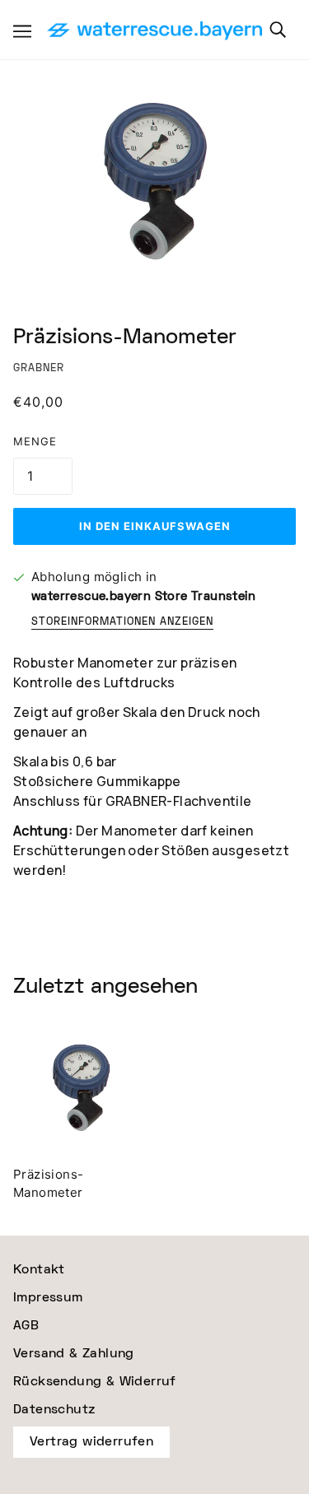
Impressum (48, 1297)
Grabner (38, 368)
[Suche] (277, 30)
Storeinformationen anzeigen (122, 623)
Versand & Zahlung (73, 1353)
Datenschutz (54, 1409)
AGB (26, 1325)
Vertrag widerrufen (91, 1441)
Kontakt (39, 1269)
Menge (35, 441)
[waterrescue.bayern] (154, 31)
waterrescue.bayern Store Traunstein (143, 596)
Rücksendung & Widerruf (94, 1381)
